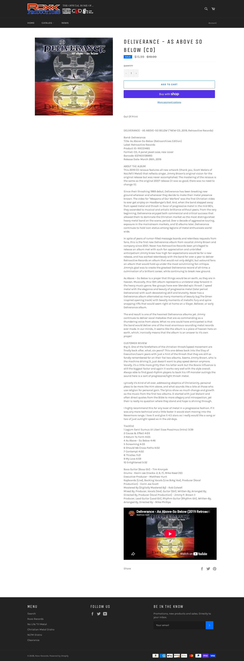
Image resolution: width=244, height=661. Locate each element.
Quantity (128, 66)
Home (30, 23)
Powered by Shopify (58, 656)
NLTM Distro (34, 634)
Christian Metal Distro (40, 629)
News (65, 23)
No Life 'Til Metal (37, 624)
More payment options (169, 102)
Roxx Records (35, 618)
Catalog (47, 23)
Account (212, 23)
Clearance (33, 640)
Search (31, 613)
